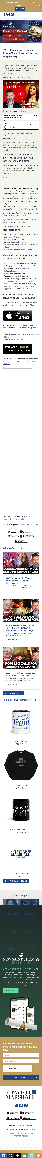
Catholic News (30, 931)
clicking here (33, 77)
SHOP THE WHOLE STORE (16, 881)
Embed (5, 136)
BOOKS (30, 1125)
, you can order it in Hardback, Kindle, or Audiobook (20, 147)
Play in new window (17, 133)
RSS (18, 138)
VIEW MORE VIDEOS (13, 693)
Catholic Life (12, 949)
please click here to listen (17, 215)
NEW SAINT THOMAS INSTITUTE (21, 1129)
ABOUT (12, 1125)
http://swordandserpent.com (17, 242)
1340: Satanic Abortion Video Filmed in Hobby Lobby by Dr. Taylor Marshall (18, 580)
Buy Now (20, 9)
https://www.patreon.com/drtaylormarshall (21, 209)
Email (13, 138)
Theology (30, 914)
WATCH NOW (12, 592)
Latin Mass (11, 931)
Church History (12, 914)
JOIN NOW (9, 990)
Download (29, 133)
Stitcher (14, 332)
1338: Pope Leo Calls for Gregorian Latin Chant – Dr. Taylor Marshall (20, 674)
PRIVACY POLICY (21, 1136)
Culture (30, 949)
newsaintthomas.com (12, 250)
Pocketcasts (15, 339)
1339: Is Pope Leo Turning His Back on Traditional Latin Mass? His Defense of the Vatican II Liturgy (20, 628)
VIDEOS (21, 1125)
